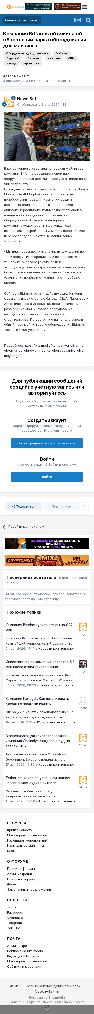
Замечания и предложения (29, 889)
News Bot (22, 76)
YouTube (14, 928)
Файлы (12, 884)
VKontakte (15, 918)
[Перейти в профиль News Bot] (9, 102)
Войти (47, 477)
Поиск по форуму (21, 879)
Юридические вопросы (56, 722)
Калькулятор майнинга (25, 845)
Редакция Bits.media (23, 956)
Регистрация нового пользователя (47, 443)
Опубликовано (43, 104)
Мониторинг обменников (27, 835)
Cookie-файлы (47, 991)
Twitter (12, 907)
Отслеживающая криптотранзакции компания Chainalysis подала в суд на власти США (38, 741)
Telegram (14, 923)
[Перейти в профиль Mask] (83, 664)
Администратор (20, 946)
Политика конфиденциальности (53, 986)
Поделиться (25, 506)
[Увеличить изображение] (47, 136)
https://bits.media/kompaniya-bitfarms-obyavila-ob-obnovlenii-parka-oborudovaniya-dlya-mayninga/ (44, 350)
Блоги (12, 851)
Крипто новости (20, 830)
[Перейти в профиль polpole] (83, 701)
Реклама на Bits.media (25, 951)
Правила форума (21, 868)
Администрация (20, 874)
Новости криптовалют (52, 81)
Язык (14, 986)
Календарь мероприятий (27, 840)
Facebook (15, 912)
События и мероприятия (26, 966)
